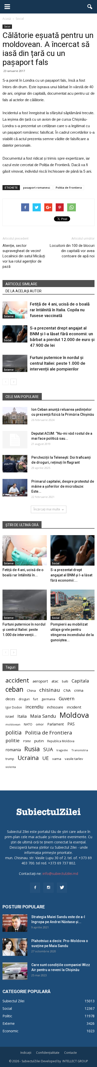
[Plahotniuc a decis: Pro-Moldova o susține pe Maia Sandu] (14, 947)
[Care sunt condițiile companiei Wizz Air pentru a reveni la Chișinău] (14, 971)
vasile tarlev (74, 758)
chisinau (49, 690)
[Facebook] (35, 888)
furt (35, 699)
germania (48, 699)
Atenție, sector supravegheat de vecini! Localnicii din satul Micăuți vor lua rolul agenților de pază (23, 256)
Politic (7, 1016)
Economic (10, 1031)
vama (56, 758)
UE (45, 758)
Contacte (70, 1053)
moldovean (12, 724)
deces (10, 698)
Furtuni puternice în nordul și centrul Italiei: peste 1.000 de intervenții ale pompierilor (57, 363)
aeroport (40, 681)
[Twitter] (62, 888)
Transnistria (79, 750)
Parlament (55, 724)
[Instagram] (48, 888)
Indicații (25, 1053)
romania (13, 749)
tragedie (62, 750)
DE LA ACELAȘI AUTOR (23, 291)
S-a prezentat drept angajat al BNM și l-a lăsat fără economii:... (71, 575)
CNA (67, 690)
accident (17, 680)
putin (39, 740)
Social (7, 26)
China (31, 690)
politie (12, 740)
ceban (14, 689)
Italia (22, 716)
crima (78, 690)
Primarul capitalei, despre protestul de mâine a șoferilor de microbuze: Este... (62, 486)
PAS (71, 724)
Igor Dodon (13, 707)
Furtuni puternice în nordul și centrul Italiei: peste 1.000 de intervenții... (24, 629)
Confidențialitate (47, 1053)
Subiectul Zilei (13, 1001)
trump (9, 759)
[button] (90, 6)
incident (74, 707)
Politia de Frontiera (69, 187)
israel (9, 716)
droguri (24, 699)
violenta (10, 767)
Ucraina (28, 757)
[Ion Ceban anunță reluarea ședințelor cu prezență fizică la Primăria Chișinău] (14, 415)
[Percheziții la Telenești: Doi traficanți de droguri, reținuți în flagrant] (14, 463)
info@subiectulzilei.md (60, 873)
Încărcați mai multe (47, 509)
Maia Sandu (43, 715)
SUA (48, 749)
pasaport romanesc (36, 187)
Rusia (32, 748)
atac (54, 681)
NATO (28, 724)
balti (65, 681)
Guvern (66, 698)
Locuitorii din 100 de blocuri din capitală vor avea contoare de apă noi (72, 250)
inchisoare (55, 707)
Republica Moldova (60, 741)
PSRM (27, 741)
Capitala (80, 681)
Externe (8, 316)
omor (40, 724)
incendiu (34, 707)
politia (13, 732)
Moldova (74, 715)
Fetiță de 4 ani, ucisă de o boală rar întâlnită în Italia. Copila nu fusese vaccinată (60, 310)
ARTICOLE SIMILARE (21, 284)
